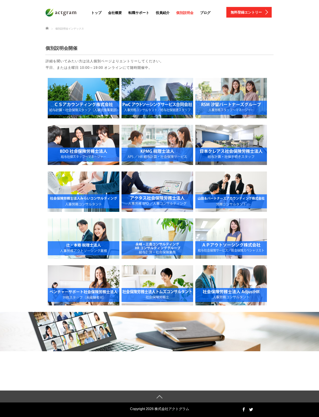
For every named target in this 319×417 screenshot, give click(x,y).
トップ (96, 13)
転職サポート (138, 13)
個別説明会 (185, 13)
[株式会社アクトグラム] (63, 12)
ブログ (205, 13)
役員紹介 (163, 13)
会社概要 (115, 13)
